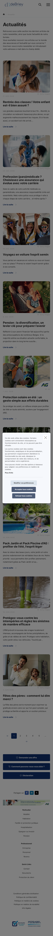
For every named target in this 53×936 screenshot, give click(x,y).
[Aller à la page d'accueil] (15, 4)
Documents (26, 873)
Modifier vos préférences (24, 483)
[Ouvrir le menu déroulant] (47, 4)
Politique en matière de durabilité (26, 904)
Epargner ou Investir (26, 831)
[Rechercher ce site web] (40, 4)
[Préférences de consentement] (9, 931)
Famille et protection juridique (26, 823)
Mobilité (26, 814)
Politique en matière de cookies (26, 901)
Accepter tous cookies (24, 489)
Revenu (26, 857)
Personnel (26, 852)
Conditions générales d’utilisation (26, 894)
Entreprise (27, 848)
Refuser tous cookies (23, 496)
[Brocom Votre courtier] (18, 925)
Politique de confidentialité (26, 897)
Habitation (26, 819)
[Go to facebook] (27, 793)
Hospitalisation (26, 827)
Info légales (26, 908)
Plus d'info (9, 473)
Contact (27, 869)
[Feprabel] (34, 924)
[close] (45, 437)
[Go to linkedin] (32, 793)
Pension (26, 836)
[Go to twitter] (37, 793)
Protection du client (26, 877)
